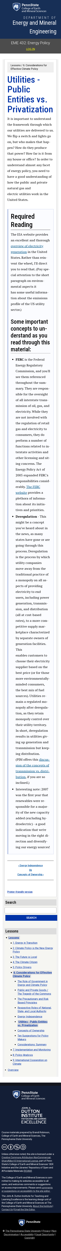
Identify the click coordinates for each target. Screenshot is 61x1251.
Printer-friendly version (20, 891)
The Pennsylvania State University (23, 1231)
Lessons (16, 65)
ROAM (27, 1171)
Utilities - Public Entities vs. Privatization (32, 1023)
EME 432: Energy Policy (30, 43)
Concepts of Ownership (30, 874)
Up (30, 870)
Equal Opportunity (44, 1234)
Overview (13, 1069)
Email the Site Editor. (24, 1209)
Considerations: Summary (32, 1044)
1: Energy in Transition (25, 942)
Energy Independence (30, 865)
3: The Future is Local (25, 957)
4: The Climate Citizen (25, 962)
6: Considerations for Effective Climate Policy (32, 974)
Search (31, 917)
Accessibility (27, 1234)
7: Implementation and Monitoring (32, 1049)
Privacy (46, 1231)
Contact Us (7, 1209)
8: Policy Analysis (23, 1055)
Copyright (30, 1238)
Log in (30, 49)
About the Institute (42, 1206)
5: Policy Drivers (22, 967)
